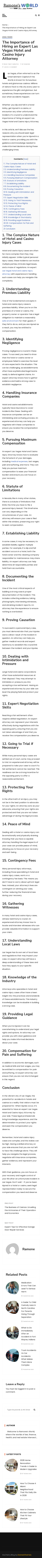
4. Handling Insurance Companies (19, 175)
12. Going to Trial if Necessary (17, 200)
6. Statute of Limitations (15, 180)
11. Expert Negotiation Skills (16, 197)
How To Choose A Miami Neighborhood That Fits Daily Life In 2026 (28, 1489)
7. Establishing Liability (14, 183)
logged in (22, 1389)
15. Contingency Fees (14, 209)
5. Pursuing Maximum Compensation (20, 178)
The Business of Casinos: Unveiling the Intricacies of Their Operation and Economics (20, 1210)
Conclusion (9, 229)
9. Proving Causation (13, 189)
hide (26, 159)
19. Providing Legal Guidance (17, 220)
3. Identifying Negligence (15, 172)
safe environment (10, 321)
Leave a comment (10, 67)
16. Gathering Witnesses (15, 212)
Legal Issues (7, 37)
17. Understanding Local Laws (17, 214)
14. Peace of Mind (12, 206)
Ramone (27, 64)
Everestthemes (24, 1555)
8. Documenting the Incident (17, 186)
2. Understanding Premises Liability (20, 169)
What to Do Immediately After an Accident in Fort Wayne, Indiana (28, 1333)
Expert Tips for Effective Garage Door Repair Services (20, 1228)
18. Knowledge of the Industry (18, 217)
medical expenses (19, 461)
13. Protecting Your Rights (16, 203)
